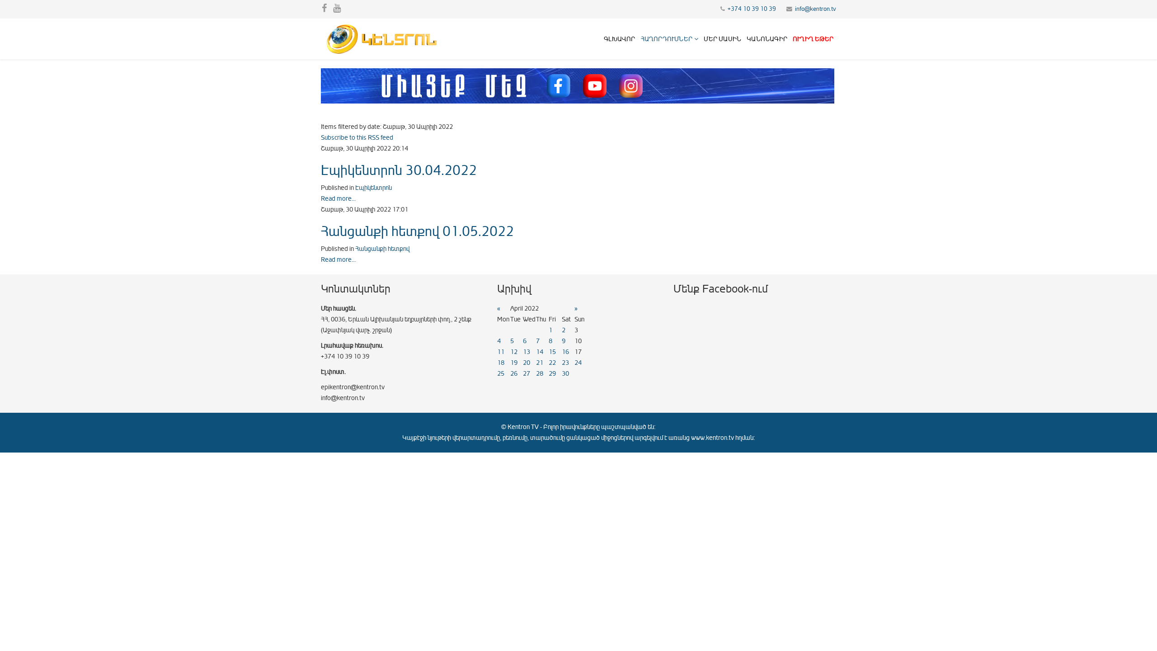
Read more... (338, 199)
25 (500, 373)
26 (513, 373)
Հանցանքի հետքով (382, 249)
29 (552, 373)
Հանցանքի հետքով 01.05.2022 (417, 231)
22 (552, 363)
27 (526, 373)
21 (539, 363)
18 (500, 363)
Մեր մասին (722, 39)
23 (565, 363)
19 (513, 363)
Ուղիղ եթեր (813, 39)
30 (565, 373)
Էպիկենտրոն (373, 188)
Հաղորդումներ (666, 39)
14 (539, 352)
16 (565, 352)
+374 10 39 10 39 (752, 9)
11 (500, 352)
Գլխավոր (619, 39)
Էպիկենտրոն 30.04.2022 (399, 170)
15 (552, 352)
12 (513, 352)
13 (526, 352)
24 (578, 363)
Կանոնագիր (767, 39)
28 (539, 373)
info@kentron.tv (815, 9)
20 (526, 363)
